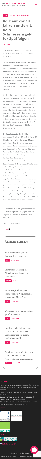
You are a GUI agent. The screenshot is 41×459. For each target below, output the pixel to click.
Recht (5, 15)
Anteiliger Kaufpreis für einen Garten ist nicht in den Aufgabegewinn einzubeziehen (19, 355)
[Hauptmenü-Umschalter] (36, 4)
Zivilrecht (6, 44)
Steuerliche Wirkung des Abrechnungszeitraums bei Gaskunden (17, 273)
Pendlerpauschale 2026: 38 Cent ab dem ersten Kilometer (18, 387)
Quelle (5, 229)
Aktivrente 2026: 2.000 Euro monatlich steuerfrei (15, 385)
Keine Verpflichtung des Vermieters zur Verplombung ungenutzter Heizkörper (18, 293)
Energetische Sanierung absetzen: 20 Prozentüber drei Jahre (19, 392)
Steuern (8, 281)
